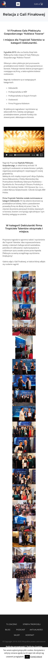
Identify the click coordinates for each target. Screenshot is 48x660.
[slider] (22, 155)
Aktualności (36, 630)
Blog (7, 630)
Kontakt (30, 635)
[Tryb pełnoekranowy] (41, 155)
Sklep (17, 635)
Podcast (20, 630)
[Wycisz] (37, 155)
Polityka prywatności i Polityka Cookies (24, 646)
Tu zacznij (11, 624)
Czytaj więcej (36, 657)
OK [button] (27, 657)
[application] (24, 142)
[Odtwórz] (7, 155)
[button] (18, 4)
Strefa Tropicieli (32, 624)
